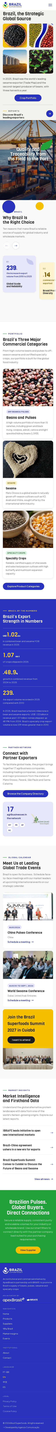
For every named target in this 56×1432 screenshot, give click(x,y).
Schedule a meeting (19, 941)
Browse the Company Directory (25, 793)
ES (4, 1387)
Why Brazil (8, 1328)
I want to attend (21, 1039)
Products (7, 1318)
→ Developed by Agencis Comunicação (21, 1427)
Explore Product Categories (23, 586)
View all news (42, 1179)
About (6, 1352)
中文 (5, 1382)
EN (4, 1377)
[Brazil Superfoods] (12, 5)
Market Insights (10, 1333)
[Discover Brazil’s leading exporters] (49, 113)
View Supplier (28, 1250)
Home (6, 1313)
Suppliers (7, 1323)
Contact (7, 1357)
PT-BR (6, 1372)
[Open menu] (50, 5)
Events (6, 1338)
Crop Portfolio (28, 97)
